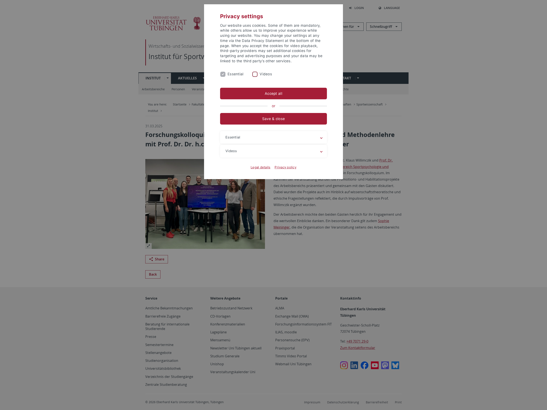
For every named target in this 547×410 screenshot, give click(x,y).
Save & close (273, 119)
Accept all (273, 93)
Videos (266, 74)
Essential (235, 74)
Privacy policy (285, 167)
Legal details (260, 167)
